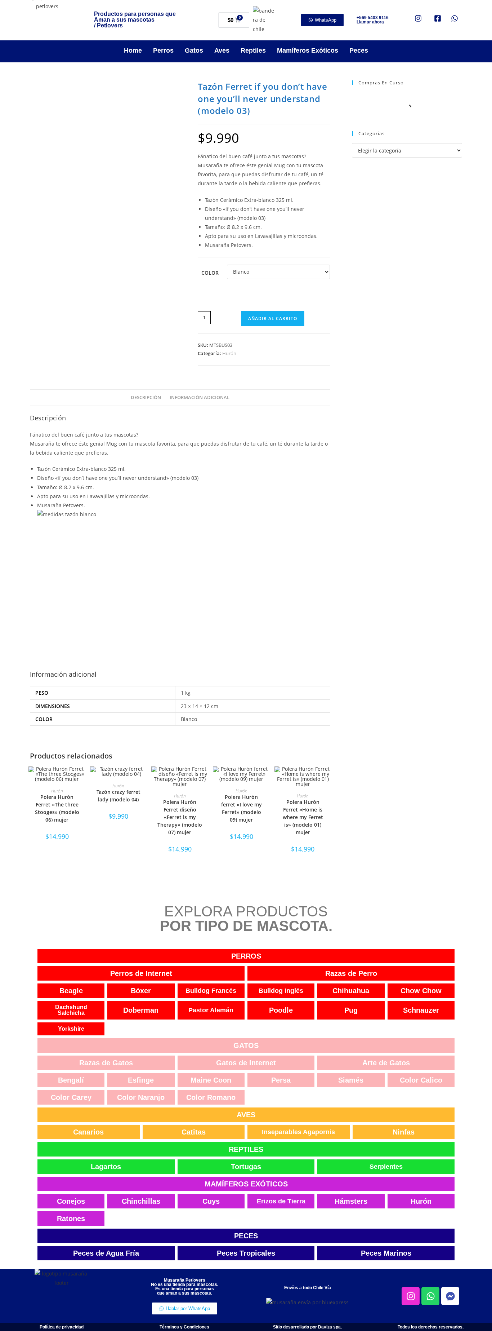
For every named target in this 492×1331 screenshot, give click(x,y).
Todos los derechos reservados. (431, 1327)
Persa (281, 1080)
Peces (358, 50)
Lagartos (106, 1167)
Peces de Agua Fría (106, 1253)
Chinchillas (141, 1201)
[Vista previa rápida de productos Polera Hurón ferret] (266, 779)
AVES (246, 1115)
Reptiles (253, 50)
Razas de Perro (351, 973)
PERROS (246, 956)
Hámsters (351, 1201)
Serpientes (386, 1166)
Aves (221, 50)
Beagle (71, 991)
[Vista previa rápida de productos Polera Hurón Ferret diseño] (205, 779)
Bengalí (71, 1080)
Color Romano (211, 1097)
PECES (246, 1236)
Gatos (194, 50)
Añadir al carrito (272, 318)
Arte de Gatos (386, 1063)
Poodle (281, 1010)
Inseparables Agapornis (298, 1132)
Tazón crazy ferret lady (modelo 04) (118, 795)
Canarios (88, 1132)
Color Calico (421, 1080)
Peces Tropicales (246, 1253)
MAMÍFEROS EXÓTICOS (246, 1184)
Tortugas (246, 1167)
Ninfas (404, 1132)
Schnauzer (421, 1010)
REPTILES (246, 1149)
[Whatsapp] (430, 1296)
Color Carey (71, 1097)
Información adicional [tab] (199, 397)
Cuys (211, 1201)
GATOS (246, 1045)
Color (210, 272)
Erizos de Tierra (281, 1201)
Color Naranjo (141, 1097)
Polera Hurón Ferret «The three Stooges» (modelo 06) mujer (57, 808)
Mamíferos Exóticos (307, 50)
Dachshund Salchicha (71, 1010)
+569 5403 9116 (373, 17)
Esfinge (141, 1080)
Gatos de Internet (246, 1063)
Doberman (140, 1010)
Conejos (71, 1201)
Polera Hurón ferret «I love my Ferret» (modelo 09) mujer (241, 808)
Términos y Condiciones (184, 1327)
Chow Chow (421, 991)
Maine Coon (211, 1080)
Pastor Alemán (210, 1010)
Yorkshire (71, 1029)
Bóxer (141, 991)
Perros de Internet (141, 973)
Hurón (229, 353)
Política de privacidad (62, 1327)
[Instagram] (411, 1296)
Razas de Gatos (106, 1063)
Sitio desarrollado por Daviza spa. (307, 1327)
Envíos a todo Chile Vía (307, 1287)
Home (133, 50)
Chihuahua (350, 991)
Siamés (350, 1080)
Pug (351, 1010)
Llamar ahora (370, 22)
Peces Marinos (386, 1253)
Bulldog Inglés (281, 990)
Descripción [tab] (146, 397)
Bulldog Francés (210, 990)
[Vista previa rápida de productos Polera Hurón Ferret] (82, 779)
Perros (163, 50)
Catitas (194, 1132)
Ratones (71, 1218)
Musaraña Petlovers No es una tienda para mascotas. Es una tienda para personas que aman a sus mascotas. (184, 1287)
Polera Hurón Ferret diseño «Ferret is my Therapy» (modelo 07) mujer (179, 817)
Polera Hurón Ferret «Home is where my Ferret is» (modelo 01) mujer (303, 817)
